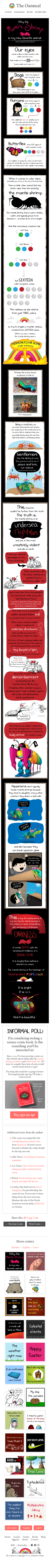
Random (16, 1247)
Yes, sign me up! (24, 1115)
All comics (12, 1528)
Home (7, 1537)
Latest (36, 1247)
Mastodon (22, 1545)
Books (30, 12)
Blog (43, 1537)
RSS (13, 1545)
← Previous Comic (14, 1224)
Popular (26, 1247)
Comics (8, 12)
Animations (19, 12)
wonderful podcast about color (26, 1141)
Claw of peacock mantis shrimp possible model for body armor (28, 1169)
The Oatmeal (28, 5)
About (25, 1539)
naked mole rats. (33, 1061)
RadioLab (21, 1144)
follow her (39, 1203)
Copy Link (32, 1217)
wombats (17, 1061)
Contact (34, 1539)
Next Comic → (36, 1224)
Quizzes (15, 1539)
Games (26, 1537)
